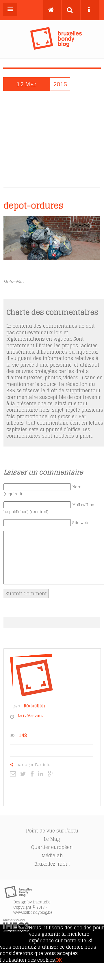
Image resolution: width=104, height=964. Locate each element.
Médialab (52, 856)
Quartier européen (52, 847)
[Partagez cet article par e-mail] (14, 774)
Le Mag (52, 839)
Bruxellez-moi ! (52, 864)
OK (59, 960)
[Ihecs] (16, 930)
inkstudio (42, 902)
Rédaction (34, 706)
